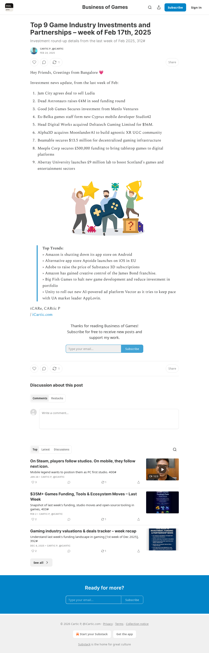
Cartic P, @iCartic (52, 48)
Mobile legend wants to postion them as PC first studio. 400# (73, 472)
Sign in (196, 7)
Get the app (124, 634)
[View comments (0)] (44, 62)
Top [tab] (35, 449)
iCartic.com (42, 315)
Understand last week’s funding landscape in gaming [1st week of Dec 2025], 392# (84, 539)
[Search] (150, 7)
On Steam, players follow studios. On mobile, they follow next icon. (82, 464)
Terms (119, 624)
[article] (104, 471)
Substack (84, 644)
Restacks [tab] (57, 398)
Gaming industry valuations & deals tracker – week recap (83, 531)
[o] (162, 469)
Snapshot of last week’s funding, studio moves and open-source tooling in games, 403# (82, 507)
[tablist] (48, 398)
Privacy (108, 624)
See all (38, 562)
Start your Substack (94, 634)
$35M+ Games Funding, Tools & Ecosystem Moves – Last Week (83, 497)
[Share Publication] (159, 7)
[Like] (34, 62)
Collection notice (137, 624)
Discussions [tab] (61, 449)
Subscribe (175, 7)
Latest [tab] (45, 449)
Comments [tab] (40, 398)
